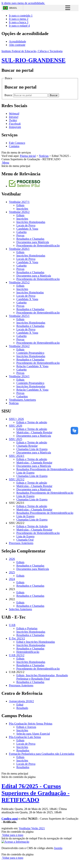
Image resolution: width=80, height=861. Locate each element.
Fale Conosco (17, 142)
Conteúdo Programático (30, 352)
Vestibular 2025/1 (19, 315)
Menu (5, 162)
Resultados (22, 750)
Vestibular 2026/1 (19, 248)
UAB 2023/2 (16, 655)
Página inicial (28, 155)
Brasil (13, 8)
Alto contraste (17, 44)
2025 (12, 572)
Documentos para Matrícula (32, 242)
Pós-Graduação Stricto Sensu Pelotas (30, 723)
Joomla (58, 848)
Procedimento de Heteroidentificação (38, 245)
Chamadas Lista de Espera (31, 449)
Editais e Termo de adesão (31, 422)
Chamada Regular (27, 445)
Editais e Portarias (26, 628)
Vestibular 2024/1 (19, 376)
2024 (12, 579)
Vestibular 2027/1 (19, 201)
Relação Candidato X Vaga (32, 366)
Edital (19, 704)
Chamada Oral (24, 539)
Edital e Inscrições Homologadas (35, 641)
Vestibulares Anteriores (22, 399)
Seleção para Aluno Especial (33, 733)
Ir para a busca (18, 22)
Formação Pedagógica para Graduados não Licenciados (41, 753)
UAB (12, 625)
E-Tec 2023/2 (17, 638)
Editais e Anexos (26, 727)
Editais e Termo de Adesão (32, 526)
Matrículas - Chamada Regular (34, 432)
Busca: (8, 95)
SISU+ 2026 (16, 419)
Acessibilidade (17, 41)
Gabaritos (22, 396)
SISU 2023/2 (16, 479)
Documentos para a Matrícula (33, 275)
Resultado (22, 708)
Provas (20, 235)
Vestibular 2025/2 (19, 282)
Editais (20, 205)
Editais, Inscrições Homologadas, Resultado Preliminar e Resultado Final (42, 677)
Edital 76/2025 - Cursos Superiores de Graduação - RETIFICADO (35, 793)
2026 (12, 558)
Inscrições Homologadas (30, 222)
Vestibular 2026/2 (19, 212)
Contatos (14, 146)
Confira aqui (9, 818)
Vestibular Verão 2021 (32, 828)
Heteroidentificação (27, 651)
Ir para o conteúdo (21, 15)
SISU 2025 (15, 439)
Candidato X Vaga (27, 228)
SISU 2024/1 (16, 455)
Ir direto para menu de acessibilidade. (23, 3)
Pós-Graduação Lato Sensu (25, 737)
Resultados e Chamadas (30, 238)
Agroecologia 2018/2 (21, 701)
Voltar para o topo (12, 835)
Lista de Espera (25, 472)
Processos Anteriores (21, 543)
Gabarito (21, 232)
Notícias (44, 155)
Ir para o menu (18, 18)
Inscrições (22, 208)
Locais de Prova (25, 225)
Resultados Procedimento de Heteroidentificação (44, 469)
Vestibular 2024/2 (19, 346)
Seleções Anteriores (20, 609)
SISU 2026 (15, 425)
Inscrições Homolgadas (30, 292)
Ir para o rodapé (19, 25)
